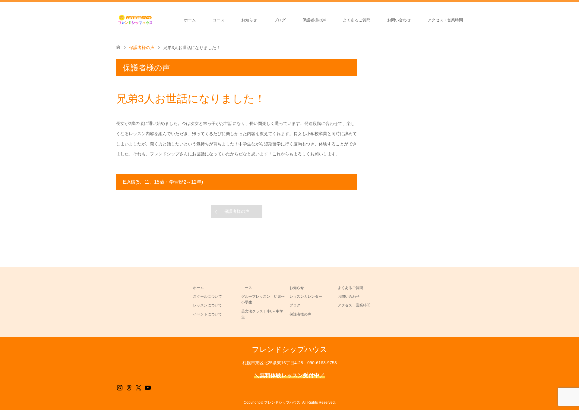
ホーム (190, 20)
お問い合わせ (399, 20)
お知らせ (249, 20)
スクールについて (207, 296)
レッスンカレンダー (306, 296)
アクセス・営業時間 (445, 20)
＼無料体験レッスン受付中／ (289, 375)
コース (218, 20)
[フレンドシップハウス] (153, 20)
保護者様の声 (314, 20)
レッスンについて (207, 305)
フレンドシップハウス (289, 349)
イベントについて (207, 314)
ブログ (280, 20)
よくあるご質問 (356, 20)
